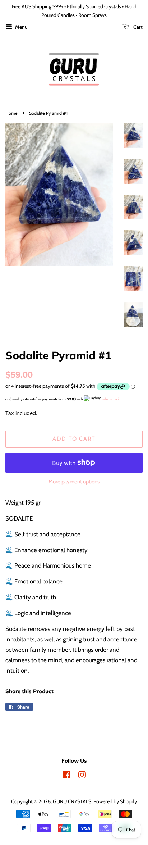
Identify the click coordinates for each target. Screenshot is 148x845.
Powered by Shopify (115, 801)
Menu (21, 27)
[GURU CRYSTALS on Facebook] (67, 776)
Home (11, 113)
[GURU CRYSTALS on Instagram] (82, 776)
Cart (137, 27)
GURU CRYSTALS (72, 801)
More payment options (74, 481)
